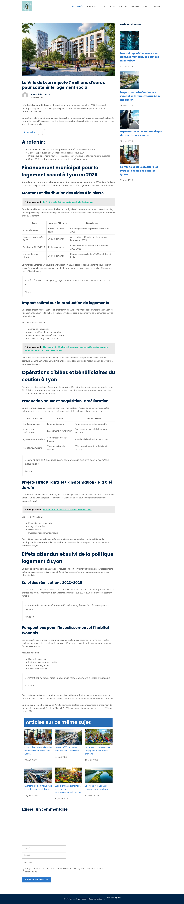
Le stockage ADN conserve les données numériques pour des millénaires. (139, 56)
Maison (135, 6)
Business (91, 6)
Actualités (77, 6)
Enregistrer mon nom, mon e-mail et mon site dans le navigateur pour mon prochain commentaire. (64, 870)
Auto (112, 6)
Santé (146, 6)
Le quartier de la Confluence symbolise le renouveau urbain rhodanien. (140, 96)
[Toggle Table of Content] (39, 133)
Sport (156, 6)
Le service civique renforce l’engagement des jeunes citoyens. (97, 750)
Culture (123, 6)
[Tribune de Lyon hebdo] (27, 6)
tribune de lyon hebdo (40, 94)
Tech (103, 6)
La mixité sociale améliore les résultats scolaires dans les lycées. (38, 750)
